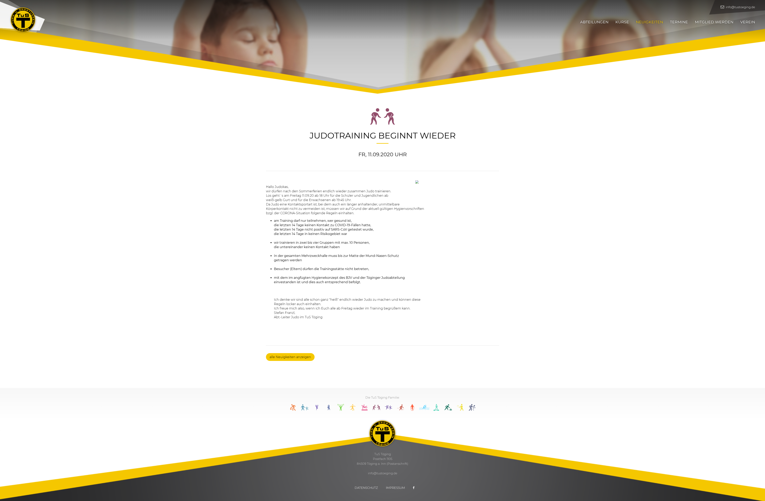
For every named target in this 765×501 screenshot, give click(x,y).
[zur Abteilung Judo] (376, 410)
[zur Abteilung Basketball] (292, 410)
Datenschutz (366, 488)
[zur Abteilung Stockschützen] (448, 410)
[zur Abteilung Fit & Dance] (316, 410)
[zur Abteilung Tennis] (460, 410)
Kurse (622, 22)
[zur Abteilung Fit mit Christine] (328, 410)
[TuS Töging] (23, 19)
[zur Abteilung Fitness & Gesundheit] (340, 410)
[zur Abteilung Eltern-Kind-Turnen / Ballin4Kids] (304, 410)
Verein (747, 22)
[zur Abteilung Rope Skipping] (412, 410)
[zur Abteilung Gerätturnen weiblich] (364, 410)
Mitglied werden (714, 22)
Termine (679, 22)
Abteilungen (594, 22)
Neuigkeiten (649, 22)
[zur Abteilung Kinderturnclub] (388, 410)
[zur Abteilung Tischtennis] (472, 410)
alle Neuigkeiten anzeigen (290, 357)
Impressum (395, 488)
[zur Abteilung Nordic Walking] (400, 410)
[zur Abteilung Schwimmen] (424, 410)
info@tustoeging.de (740, 7)
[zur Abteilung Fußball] (352, 410)
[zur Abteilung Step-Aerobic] (436, 410)
